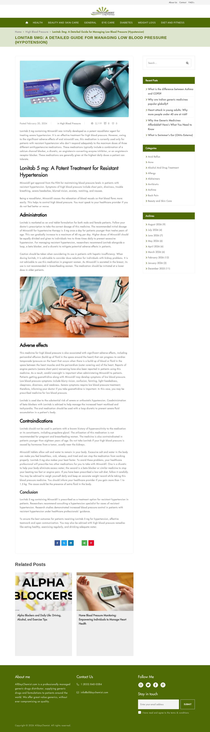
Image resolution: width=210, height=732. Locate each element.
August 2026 (156, 224)
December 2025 (159, 268)
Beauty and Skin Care (160, 200)
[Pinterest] (91, 543)
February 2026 (158, 257)
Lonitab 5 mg (37, 460)
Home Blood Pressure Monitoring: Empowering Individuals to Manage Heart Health (102, 619)
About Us (173, 2)
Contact (182, 2)
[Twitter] (64, 543)
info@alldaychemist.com (94, 692)
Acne (150, 162)
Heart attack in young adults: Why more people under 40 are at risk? (168, 112)
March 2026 (156, 251)
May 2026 (155, 240)
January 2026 (157, 263)
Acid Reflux (154, 156)
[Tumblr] (77, 543)
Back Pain (153, 195)
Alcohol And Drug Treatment (163, 167)
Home (18, 31)
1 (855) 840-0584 (91, 684)
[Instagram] (141, 685)
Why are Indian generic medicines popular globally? (168, 101)
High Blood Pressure (37, 31)
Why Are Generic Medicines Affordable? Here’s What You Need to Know (170, 125)
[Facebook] (57, 543)
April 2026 (155, 246)
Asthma (152, 189)
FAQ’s (191, 2)
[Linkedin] (71, 543)
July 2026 (155, 229)
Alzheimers (154, 178)
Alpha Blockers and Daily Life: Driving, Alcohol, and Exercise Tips (39, 617)
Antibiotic (153, 184)
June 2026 (155, 235)
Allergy (152, 173)
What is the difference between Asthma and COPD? (170, 91)
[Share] (84, 543)
